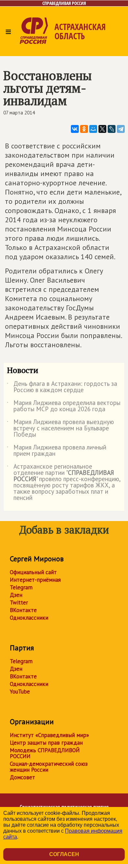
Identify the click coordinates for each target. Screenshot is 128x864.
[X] (102, 129)
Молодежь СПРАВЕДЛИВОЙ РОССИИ (45, 753)
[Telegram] (121, 129)
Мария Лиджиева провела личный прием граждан (56, 450)
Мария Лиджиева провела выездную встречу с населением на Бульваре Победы (60, 428)
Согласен (64, 854)
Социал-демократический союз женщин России (49, 767)
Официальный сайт (33, 572)
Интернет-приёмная (35, 580)
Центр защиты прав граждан (46, 743)
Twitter (19, 602)
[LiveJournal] (112, 129)
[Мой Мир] (93, 129)
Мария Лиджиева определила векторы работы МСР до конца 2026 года (63, 406)
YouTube (20, 691)
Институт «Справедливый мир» (49, 735)
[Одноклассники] (84, 129)
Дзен (16, 595)
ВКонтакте (23, 610)
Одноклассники (29, 618)
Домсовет (22, 777)
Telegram (21, 587)
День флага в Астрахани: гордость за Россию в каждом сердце (62, 387)
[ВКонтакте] (75, 129)
